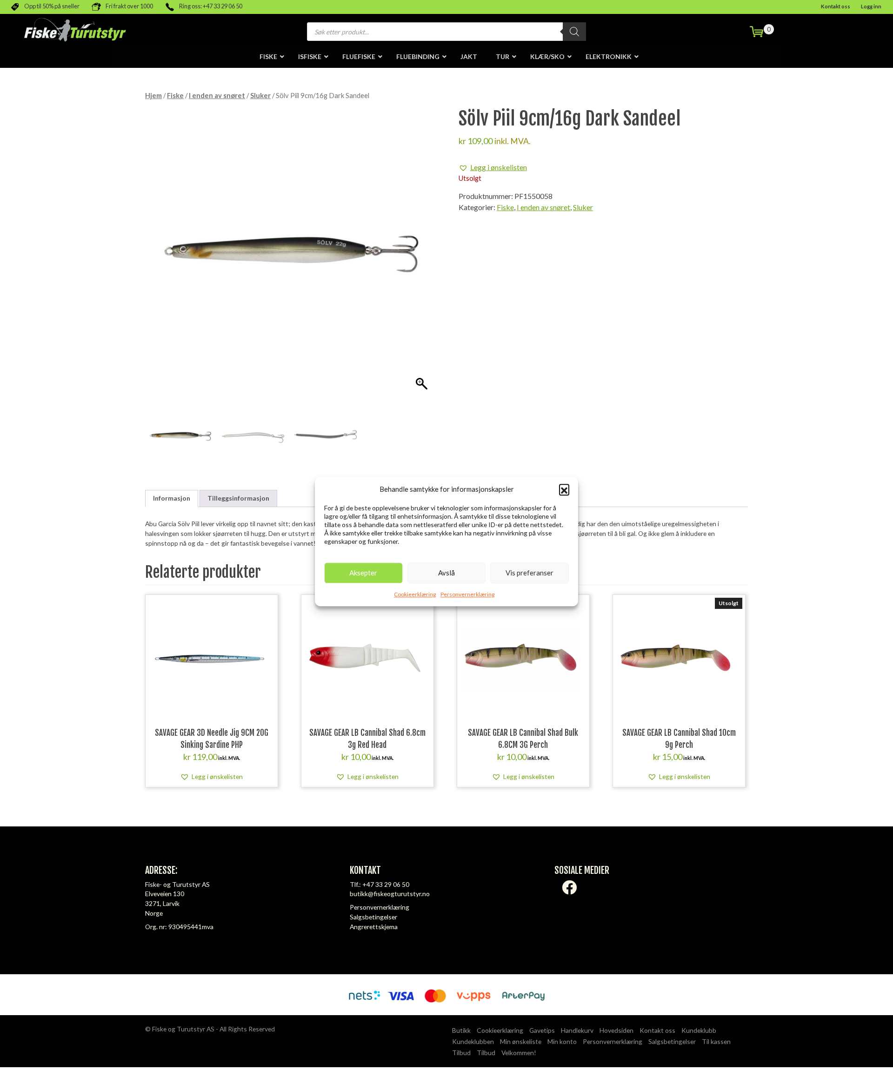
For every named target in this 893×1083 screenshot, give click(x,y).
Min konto (562, 1041)
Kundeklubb (698, 1030)
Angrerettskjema (374, 927)
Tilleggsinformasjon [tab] (238, 498)
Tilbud (461, 1053)
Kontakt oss (835, 6)
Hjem (153, 95)
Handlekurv (577, 1030)
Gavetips (542, 1030)
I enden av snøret (217, 95)
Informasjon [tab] (171, 498)
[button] (564, 489)
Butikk (461, 1030)
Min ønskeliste (520, 1041)
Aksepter (363, 572)
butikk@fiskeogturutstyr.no (390, 894)
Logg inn (871, 6)
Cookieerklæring (415, 594)
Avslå (446, 572)
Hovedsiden (616, 1030)
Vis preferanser (529, 572)
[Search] (574, 31)
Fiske (175, 95)
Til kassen (716, 1041)
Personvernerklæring (467, 594)
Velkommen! (518, 1053)
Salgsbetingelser (373, 917)
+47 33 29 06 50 (385, 884)
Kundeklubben (473, 1041)
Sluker (260, 95)
